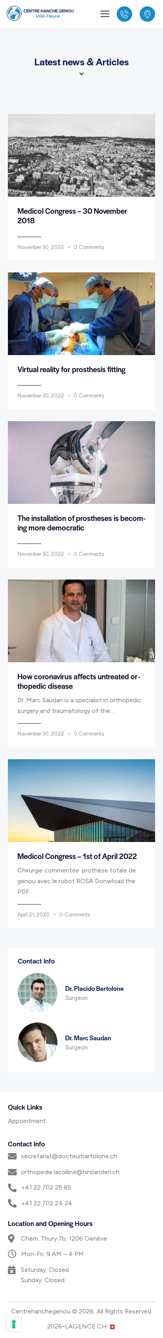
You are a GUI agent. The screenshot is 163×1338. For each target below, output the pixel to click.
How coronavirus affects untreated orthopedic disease (78, 681)
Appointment (27, 1121)
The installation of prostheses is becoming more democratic (81, 522)
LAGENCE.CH (86, 1326)
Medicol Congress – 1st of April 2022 (77, 856)
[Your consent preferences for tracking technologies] (13, 1324)
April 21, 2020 (33, 915)
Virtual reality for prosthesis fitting (71, 369)
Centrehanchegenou (40, 1311)
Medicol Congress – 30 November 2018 (72, 215)
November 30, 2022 (40, 247)
